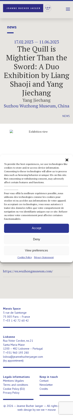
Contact (44, 380)
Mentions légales (13, 380)
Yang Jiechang (36, 100)
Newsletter (46, 385)
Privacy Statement (44, 257)
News (11, 27)
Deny (36, 239)
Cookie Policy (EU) (14, 389)
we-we (40, 410)
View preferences (36, 250)
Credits (44, 389)
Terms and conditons (15, 385)
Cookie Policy (24, 257)
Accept (36, 228)
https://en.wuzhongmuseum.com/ (28, 271)
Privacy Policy (11, 392)
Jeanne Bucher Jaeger (27, 8)
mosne (52, 410)
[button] (67, 160)
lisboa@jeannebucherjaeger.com (23, 357)
